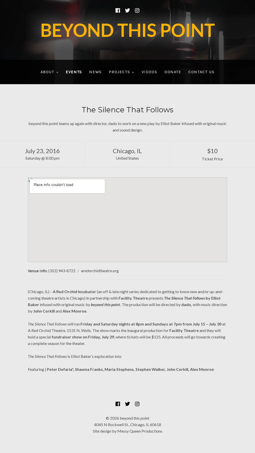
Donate (172, 71)
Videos (149, 71)
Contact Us (201, 71)
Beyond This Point (127, 30)
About (51, 73)
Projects (123, 73)
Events (74, 71)
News (95, 71)
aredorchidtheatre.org (100, 270)
